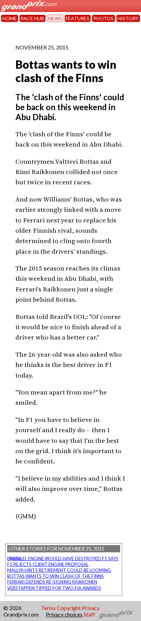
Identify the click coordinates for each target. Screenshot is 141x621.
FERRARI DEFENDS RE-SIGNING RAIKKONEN (52, 582)
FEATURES (77, 18)
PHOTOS (103, 18)
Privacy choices (64, 614)
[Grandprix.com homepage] (116, 614)
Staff (89, 614)
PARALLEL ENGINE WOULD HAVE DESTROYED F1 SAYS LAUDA (62, 558)
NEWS (55, 18)
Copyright (69, 608)
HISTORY (128, 18)
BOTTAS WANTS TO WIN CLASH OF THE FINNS (55, 576)
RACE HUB (32, 18)
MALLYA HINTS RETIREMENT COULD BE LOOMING (59, 570)
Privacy (91, 608)
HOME (9, 18)
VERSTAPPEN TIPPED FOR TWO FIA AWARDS (54, 588)
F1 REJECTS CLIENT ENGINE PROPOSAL (48, 564)
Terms (48, 608)
